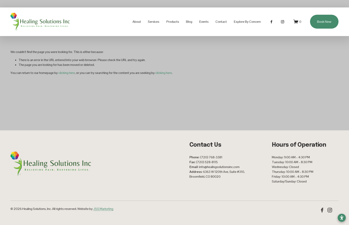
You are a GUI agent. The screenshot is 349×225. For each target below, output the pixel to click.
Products (172, 22)
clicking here (66, 73)
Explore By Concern (247, 22)
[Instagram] (283, 22)
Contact (221, 22)
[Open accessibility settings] (342, 218)
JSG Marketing (103, 209)
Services (153, 22)
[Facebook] (271, 22)
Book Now (324, 22)
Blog (189, 22)
